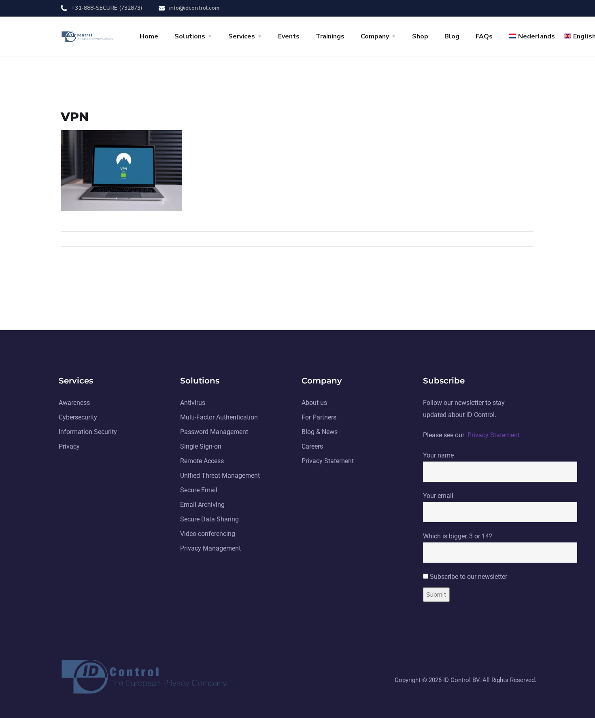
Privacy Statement (494, 435)
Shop (420, 36)
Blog (451, 36)
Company (375, 36)
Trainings (330, 36)
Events (289, 36)
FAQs (484, 36)
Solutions (189, 36)
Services (241, 36)
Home (149, 36)
